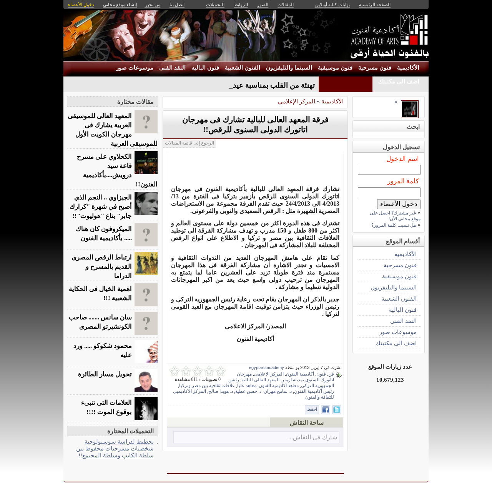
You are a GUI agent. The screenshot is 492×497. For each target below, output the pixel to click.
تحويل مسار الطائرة (105, 374)
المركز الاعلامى (269, 374)
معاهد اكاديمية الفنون (279, 385)
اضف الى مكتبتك (398, 81)
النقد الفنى (172, 68)
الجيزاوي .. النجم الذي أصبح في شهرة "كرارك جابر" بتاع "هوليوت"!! (101, 206)
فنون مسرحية (374, 68)
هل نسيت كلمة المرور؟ (393, 225)
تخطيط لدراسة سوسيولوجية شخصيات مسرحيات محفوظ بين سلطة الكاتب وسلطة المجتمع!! (115, 448)
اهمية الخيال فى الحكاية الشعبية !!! (100, 293)
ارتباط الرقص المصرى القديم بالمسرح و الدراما (101, 266)
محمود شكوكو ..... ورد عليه (102, 350)
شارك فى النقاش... (312, 437)
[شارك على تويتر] (336, 409)
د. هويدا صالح (220, 391)
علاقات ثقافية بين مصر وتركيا (207, 385)
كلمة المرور (403, 181)
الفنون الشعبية (242, 68)
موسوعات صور (134, 68)
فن (331, 374)
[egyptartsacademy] (410, 116)
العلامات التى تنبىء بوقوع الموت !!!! (106, 407)
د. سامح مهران (278, 391)
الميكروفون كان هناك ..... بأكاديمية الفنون (104, 233)
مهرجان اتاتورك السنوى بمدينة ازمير (285, 376)
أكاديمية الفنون (300, 374)
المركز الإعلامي (296, 101)
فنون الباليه (205, 68)
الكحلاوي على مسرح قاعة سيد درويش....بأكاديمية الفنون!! (117, 170)
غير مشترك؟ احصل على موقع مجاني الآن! (395, 215)
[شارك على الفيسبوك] (325, 409)
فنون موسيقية (335, 68)
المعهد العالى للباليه (260, 379)
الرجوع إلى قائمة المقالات (189, 143)
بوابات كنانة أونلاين (332, 4)
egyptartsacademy (266, 367)
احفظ (312, 409)
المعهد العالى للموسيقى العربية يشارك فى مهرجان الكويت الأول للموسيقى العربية (113, 129)
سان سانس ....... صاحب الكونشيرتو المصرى (100, 322)
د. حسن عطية (248, 391)
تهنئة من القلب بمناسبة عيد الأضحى (261, 85)
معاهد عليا (246, 385)
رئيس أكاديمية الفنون (314, 391)
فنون (321, 374)
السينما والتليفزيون (289, 68)
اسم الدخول (402, 159)
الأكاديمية (408, 68)
